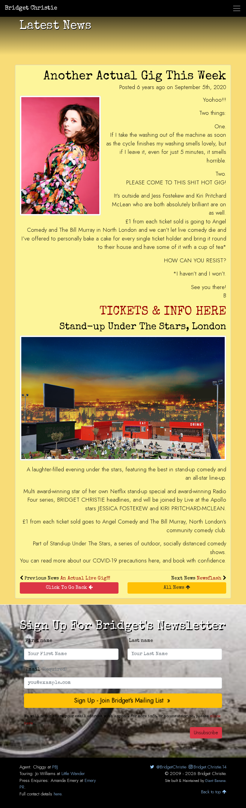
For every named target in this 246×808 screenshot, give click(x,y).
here (57, 794)
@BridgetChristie (170, 767)
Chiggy (39, 767)
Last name (141, 641)
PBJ (55, 767)
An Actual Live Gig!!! (85, 578)
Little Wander (73, 773)
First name (39, 641)
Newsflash (209, 578)
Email (46, 669)
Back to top (211, 792)
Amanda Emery (65, 780)
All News (175, 588)
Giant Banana (215, 780)
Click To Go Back (67, 588)
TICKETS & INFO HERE (163, 312)
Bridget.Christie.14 (210, 767)
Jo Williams (45, 773)
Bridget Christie (31, 8)
